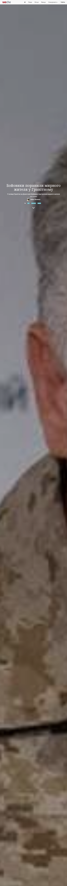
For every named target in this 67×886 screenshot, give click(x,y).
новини (39, 203)
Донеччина (34, 203)
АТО (28, 203)
